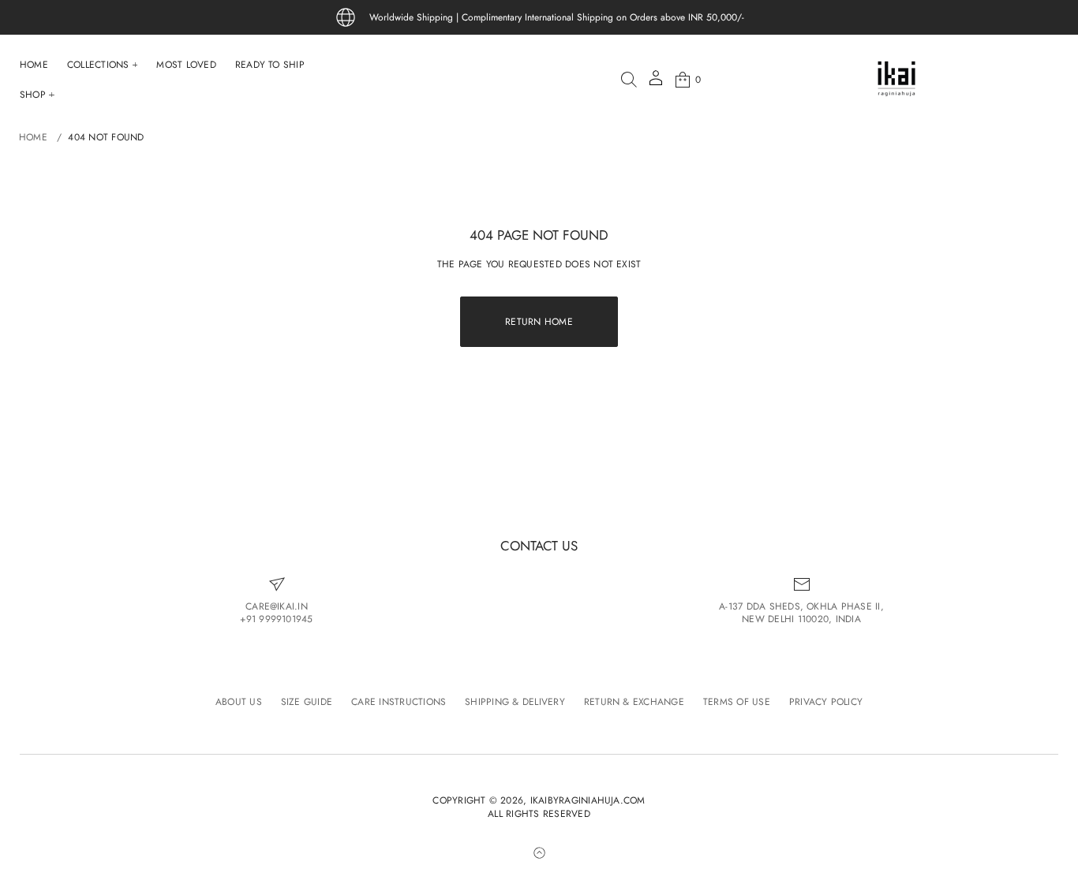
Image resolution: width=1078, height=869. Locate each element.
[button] (629, 79)
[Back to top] (539, 852)
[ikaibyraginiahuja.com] (896, 79)
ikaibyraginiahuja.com (588, 800)
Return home (539, 322)
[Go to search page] (629, 79)
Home (33, 137)
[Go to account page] (655, 83)
